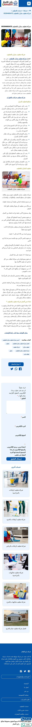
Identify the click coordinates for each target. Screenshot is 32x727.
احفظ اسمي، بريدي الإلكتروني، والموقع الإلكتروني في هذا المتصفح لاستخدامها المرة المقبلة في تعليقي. (16, 451)
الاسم (23, 417)
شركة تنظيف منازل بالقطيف (18, 59)
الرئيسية (26, 683)
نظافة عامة (26, 354)
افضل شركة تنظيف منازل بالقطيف (21, 343)
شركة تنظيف (16, 347)
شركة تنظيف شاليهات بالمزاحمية (16, 574)
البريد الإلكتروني (20, 426)
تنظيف (7, 343)
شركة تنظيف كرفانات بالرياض (16, 546)
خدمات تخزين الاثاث (23, 710)
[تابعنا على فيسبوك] (29, 672)
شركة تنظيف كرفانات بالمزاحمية (16, 491)
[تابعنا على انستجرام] (21, 672)
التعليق (23, 398)
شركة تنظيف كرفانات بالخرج (16, 519)
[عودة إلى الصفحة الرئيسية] (30, 11)
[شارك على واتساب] (16, 369)
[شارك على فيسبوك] (20, 369)
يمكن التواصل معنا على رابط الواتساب (16, 333)
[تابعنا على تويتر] (25, 672)
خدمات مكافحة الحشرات (21, 714)
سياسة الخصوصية (23, 695)
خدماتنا (25, 11)
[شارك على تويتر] (11, 369)
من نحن (26, 691)
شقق (11, 350)
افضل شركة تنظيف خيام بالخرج (16, 629)
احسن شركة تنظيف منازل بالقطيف (11, 340)
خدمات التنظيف (17, 11)
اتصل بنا (26, 687)
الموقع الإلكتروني (20, 435)
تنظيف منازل (26, 347)
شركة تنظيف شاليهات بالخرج (16, 602)
